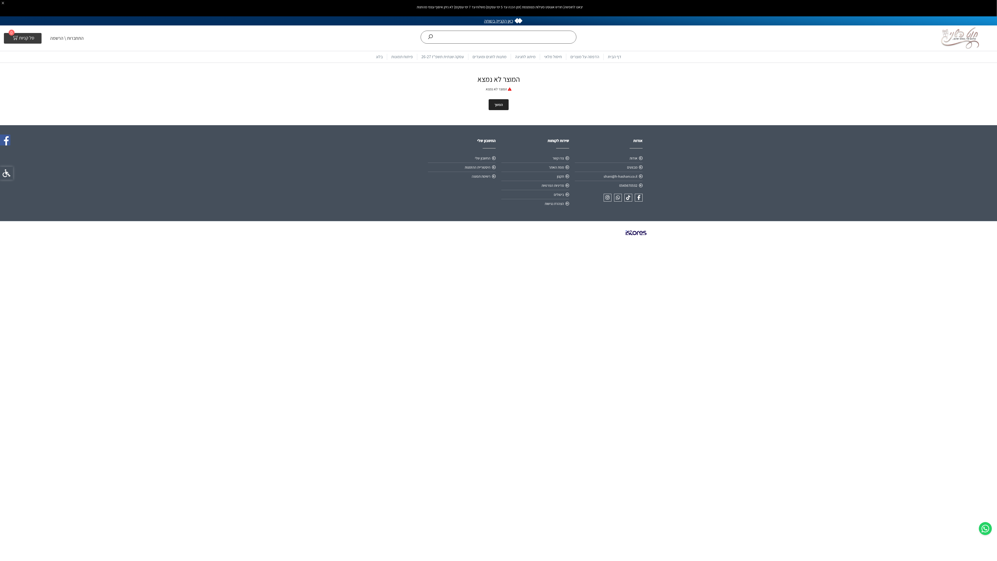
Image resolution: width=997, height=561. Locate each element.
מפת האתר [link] (556, 167)
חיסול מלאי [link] (553, 56)
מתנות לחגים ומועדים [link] (490, 56)
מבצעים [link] (632, 167)
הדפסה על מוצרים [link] (584, 56)
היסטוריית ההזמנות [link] (477, 167)
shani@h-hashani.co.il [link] (620, 176)
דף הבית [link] (614, 56)
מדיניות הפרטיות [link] (553, 185)
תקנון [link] (560, 176)
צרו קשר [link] (558, 158)
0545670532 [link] (628, 185)
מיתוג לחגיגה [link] (525, 56)
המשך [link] (498, 104)
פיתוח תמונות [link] (402, 56)
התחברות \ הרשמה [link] (67, 38)
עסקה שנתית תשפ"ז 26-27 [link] (442, 56)
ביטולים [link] (559, 194)
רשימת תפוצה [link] (481, 176)
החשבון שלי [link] (482, 158)
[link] (985, 528)
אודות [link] (633, 158)
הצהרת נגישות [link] (554, 203)
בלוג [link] (379, 56)
